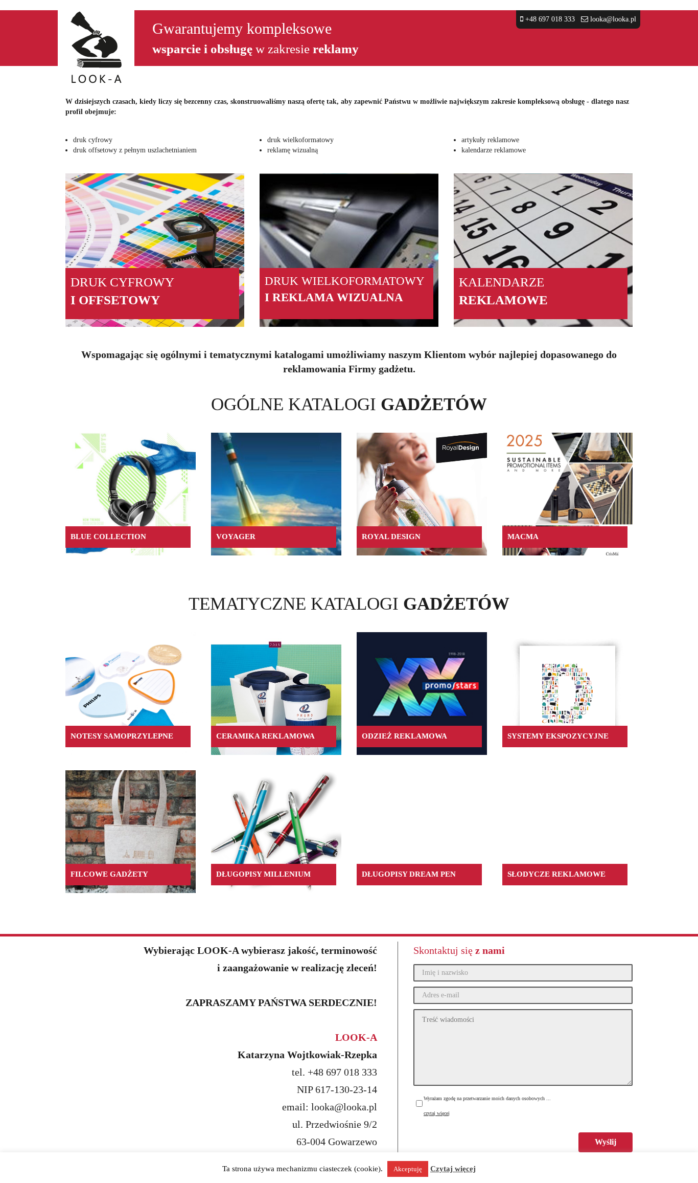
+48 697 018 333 (549, 19)
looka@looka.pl (613, 19)
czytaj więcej (437, 1113)
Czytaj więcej (453, 1169)
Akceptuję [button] (407, 1169)
